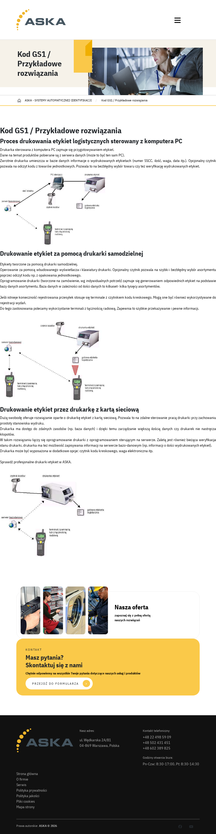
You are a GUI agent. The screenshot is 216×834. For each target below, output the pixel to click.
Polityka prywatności (31, 790)
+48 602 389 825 (156, 748)
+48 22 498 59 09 (157, 737)
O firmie (22, 779)
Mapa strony (25, 807)
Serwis (21, 784)
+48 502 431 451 (156, 742)
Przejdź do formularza (59, 683)
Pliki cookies (25, 801)
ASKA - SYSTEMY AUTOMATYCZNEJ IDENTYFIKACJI (58, 100)
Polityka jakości (27, 795)
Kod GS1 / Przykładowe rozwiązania (124, 100)
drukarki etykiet (46, 462)
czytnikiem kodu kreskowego (129, 297)
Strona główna (27, 773)
